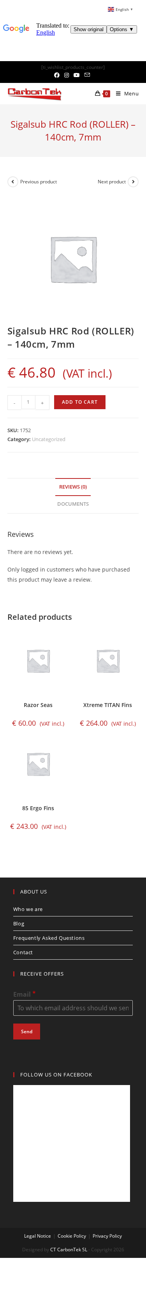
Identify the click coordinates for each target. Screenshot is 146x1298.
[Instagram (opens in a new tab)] (66, 75)
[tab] (73, 487)
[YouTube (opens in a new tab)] (76, 75)
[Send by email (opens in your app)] (87, 75)
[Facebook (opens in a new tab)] (58, 75)
